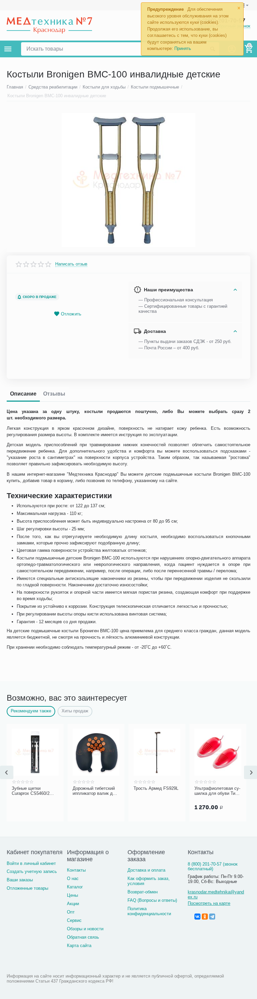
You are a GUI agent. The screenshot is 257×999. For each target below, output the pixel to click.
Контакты (76, 870)
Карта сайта (79, 945)
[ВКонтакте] (197, 917)
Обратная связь (83, 937)
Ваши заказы (20, 879)
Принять (182, 48)
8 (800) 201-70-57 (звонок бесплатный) (213, 867)
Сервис (74, 920)
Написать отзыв (71, 264)
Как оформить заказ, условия (148, 881)
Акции (73, 903)
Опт (71, 912)
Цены (72, 895)
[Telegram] (212, 917)
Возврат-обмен (142, 891)
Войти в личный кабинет (31, 863)
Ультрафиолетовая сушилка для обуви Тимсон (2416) (164, 791)
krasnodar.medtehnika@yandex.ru (216, 894)
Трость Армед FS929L (102, 788)
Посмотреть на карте (209, 903)
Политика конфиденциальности (149, 911)
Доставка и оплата (146, 870)
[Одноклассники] (205, 917)
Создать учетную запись (32, 871)
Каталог (75, 886)
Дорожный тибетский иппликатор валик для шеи (42, 791)
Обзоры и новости (85, 928)
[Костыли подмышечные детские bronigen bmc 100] (128, 180)
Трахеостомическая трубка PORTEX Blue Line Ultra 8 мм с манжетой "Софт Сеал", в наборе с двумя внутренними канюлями (224, 791)
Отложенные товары (27, 888)
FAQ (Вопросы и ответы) (152, 900)
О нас (73, 878)
